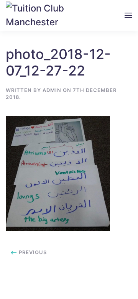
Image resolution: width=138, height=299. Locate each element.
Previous (32, 252)
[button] (128, 15)
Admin (52, 90)
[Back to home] (38, 15)
